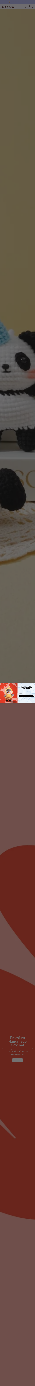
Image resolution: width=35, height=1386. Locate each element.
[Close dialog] (34, 684)
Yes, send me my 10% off (26, 696)
